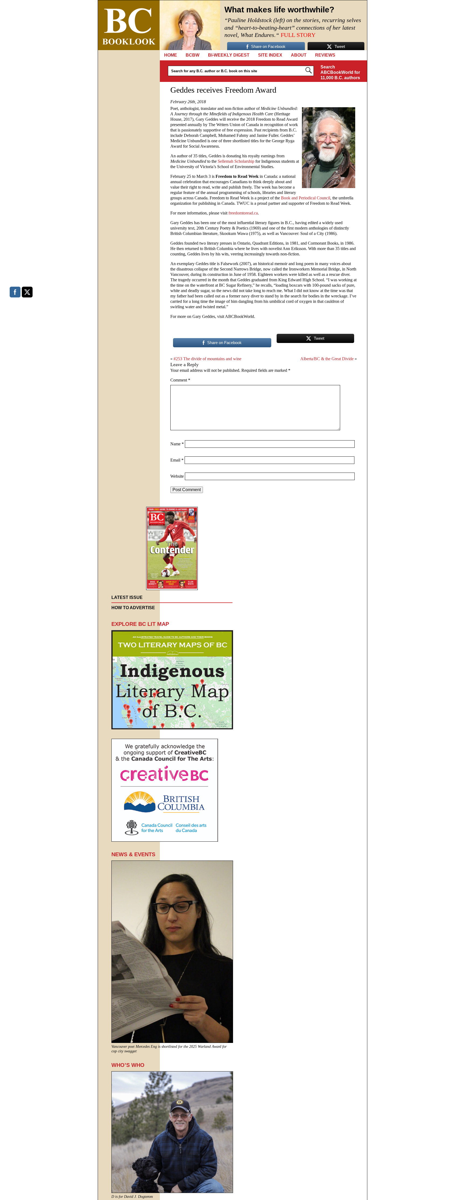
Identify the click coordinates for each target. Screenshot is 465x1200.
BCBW (192, 55)
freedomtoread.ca (243, 213)
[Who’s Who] (172, 1191)
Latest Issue (127, 597)
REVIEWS (325, 55)
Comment (180, 380)
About (299, 55)
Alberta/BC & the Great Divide (327, 358)
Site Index (270, 55)
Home (170, 55)
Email (177, 460)
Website (177, 476)
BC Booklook (129, 25)
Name (177, 444)
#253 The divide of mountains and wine (207, 358)
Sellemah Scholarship (236, 161)
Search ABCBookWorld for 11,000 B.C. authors (340, 72)
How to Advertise (133, 607)
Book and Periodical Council (305, 198)
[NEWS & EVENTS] (172, 1041)
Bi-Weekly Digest (228, 55)
